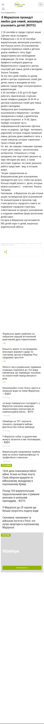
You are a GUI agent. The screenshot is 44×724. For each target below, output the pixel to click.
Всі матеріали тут (22, 568)
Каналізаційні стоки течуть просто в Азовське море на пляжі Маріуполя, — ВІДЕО (21, 390)
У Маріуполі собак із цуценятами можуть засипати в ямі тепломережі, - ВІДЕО (21, 439)
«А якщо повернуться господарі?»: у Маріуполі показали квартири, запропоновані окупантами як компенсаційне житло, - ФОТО (21, 407)
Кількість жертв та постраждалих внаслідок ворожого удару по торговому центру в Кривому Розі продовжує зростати (19, 353)
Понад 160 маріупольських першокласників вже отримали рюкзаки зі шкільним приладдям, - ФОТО (20, 496)
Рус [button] (40, 4)
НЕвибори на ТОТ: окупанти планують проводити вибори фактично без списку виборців (18, 424)
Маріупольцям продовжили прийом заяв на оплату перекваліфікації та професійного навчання (21, 454)
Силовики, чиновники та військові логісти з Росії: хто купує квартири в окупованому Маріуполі (20, 522)
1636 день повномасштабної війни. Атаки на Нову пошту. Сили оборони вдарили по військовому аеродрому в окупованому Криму (19, 477)
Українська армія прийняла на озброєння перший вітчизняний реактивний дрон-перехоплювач (19, 336)
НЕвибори (10, 551)
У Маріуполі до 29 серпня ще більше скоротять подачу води (20, 509)
